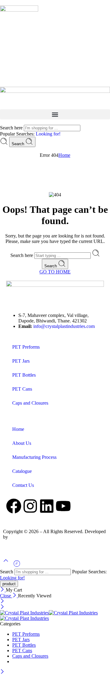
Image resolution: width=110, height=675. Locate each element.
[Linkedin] (46, 506)
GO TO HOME (55, 271)
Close (6, 595)
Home (64, 155)
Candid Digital (23, 537)
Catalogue (22, 471)
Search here (12, 127)
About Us (21, 443)
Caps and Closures (30, 403)
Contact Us (23, 485)
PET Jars (21, 361)
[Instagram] (30, 506)
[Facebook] (13, 506)
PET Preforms (26, 347)
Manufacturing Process (34, 457)
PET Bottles (24, 375)
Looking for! (48, 133)
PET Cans (22, 389)
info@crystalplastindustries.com (64, 326)
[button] (55, 114)
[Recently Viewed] (17, 565)
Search (18, 144)
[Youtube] (63, 506)
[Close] (3, 589)
